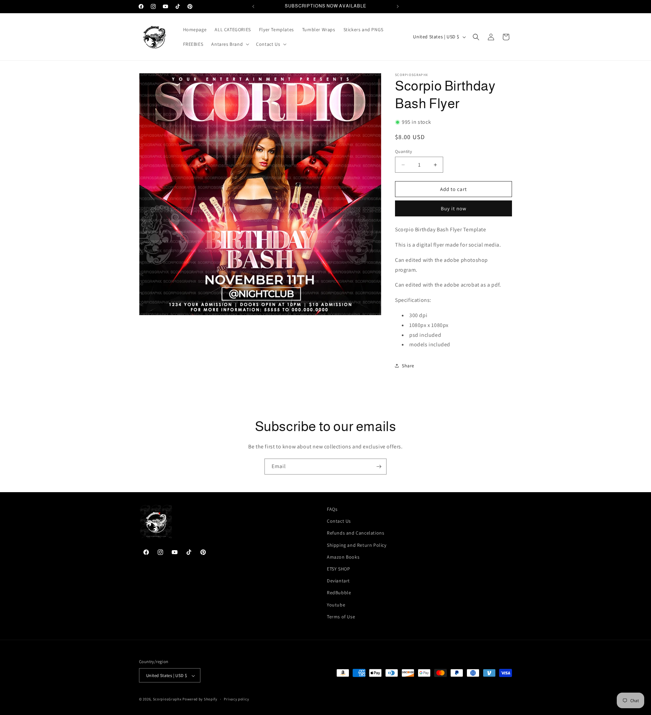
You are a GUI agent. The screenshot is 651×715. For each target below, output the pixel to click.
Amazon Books (343, 557)
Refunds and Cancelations (355, 533)
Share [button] (408, 366)
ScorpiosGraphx (167, 699)
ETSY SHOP (338, 569)
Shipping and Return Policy (357, 545)
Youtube (336, 605)
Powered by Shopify (199, 699)
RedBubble (339, 593)
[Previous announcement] (253, 6)
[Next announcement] (397, 6)
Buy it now (454, 208)
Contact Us (339, 521)
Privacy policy (236, 699)
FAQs (332, 509)
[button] (229, 44)
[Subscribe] (378, 467)
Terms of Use (341, 617)
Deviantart (338, 581)
